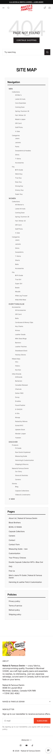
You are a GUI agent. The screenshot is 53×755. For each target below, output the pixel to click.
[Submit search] (47, 52)
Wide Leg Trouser (21, 296)
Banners (18, 343)
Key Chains (19, 326)
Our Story (18, 471)
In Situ (17, 413)
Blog (16, 487)
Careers (18, 479)
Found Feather (20, 405)
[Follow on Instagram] (21, 745)
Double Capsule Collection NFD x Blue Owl (26, 562)
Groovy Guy (19, 190)
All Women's (19, 205)
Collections (16, 92)
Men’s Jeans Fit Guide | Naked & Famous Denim (25, 576)
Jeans (17, 138)
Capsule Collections (22, 491)
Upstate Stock (20, 429)
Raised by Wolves (21, 421)
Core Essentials (20, 103)
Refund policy (14, 610)
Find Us (12, 571)
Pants (17, 146)
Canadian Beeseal (21, 385)
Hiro (16, 362)
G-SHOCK (18, 409)
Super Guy (19, 194)
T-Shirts (18, 159)
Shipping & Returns (21, 464)
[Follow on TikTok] (32, 745)
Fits (13, 167)
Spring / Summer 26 (22, 111)
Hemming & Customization (24, 460)
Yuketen (18, 438)
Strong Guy (19, 186)
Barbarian (18, 381)
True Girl (18, 279)
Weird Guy (18, 174)
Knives (17, 330)
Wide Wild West (20, 300)
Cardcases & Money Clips (24, 322)
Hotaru (17, 366)
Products (15, 445)
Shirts (17, 155)
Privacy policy (14, 601)
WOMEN (12, 198)
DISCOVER (13, 442)
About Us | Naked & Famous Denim (23, 518)
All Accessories (20, 310)
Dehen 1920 (19, 393)
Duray (17, 397)
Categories (16, 135)
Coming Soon (20, 107)
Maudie (17, 291)
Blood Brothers (15, 522)
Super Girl (18, 283)
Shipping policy (15, 614)
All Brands (18, 377)
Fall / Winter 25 (20, 115)
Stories (14, 483)
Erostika (18, 401)
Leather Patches (21, 346)
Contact (12, 540)
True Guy (18, 178)
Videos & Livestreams (22, 495)
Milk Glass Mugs (20, 338)
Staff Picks (19, 127)
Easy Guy (18, 182)
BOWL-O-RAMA (15, 527)
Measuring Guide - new (18, 549)
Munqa (17, 417)
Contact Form (14, 544)
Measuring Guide (21, 456)
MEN (11, 89)
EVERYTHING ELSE (16, 304)
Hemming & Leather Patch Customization (25, 582)
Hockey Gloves (20, 355)
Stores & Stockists (21, 475)
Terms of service (15, 606)
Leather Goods (20, 334)
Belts (17, 264)
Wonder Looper (20, 434)
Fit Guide (18, 448)
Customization (14, 553)
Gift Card (18, 123)
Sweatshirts (19, 252)
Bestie (17, 288)
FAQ (10, 566)
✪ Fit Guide (19, 170)
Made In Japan (20, 119)
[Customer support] (48, 750)
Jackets (18, 142)
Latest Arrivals (20, 99)
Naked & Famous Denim (20, 468)
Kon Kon (18, 370)
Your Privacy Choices (17, 558)
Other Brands (16, 374)
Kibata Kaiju (16, 359)
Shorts (17, 260)
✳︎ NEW (12, 499)
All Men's (18, 95)
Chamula (18, 389)
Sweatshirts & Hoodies (23, 151)
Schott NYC (19, 425)
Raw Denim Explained (22, 452)
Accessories (19, 163)
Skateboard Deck (21, 351)
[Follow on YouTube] (26, 745)
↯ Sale (17, 131)
